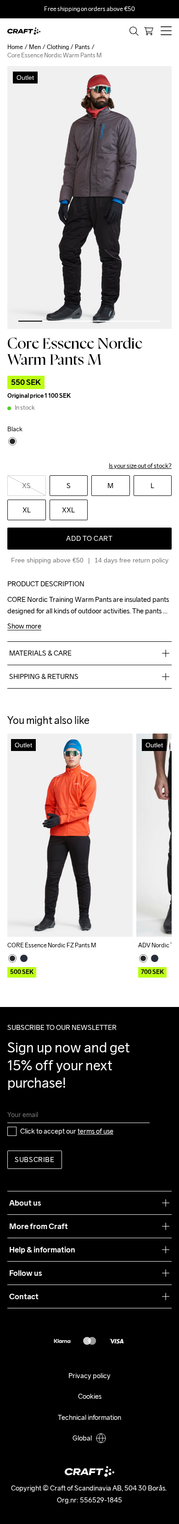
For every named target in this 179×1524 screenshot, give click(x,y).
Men (35, 47)
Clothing (58, 47)
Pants (82, 47)
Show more (24, 626)
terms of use (95, 1131)
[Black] (12, 958)
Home (15, 47)
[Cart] (148, 31)
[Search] (134, 31)
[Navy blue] (23, 958)
